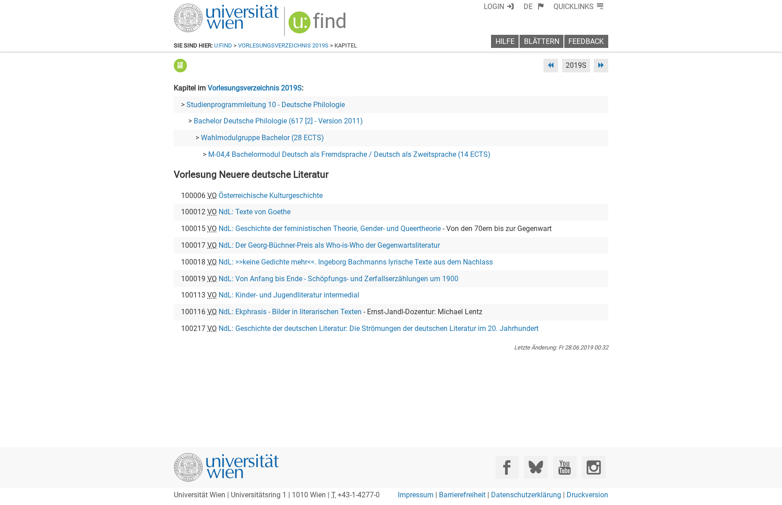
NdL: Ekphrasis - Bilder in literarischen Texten (290, 311)
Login (494, 6)
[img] (318, 25)
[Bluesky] (535, 467)
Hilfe (505, 41)
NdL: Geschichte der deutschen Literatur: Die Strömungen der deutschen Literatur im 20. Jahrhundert (379, 328)
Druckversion (587, 495)
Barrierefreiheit (462, 495)
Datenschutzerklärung (526, 495)
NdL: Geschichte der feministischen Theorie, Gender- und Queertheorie (330, 228)
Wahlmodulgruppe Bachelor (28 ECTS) (262, 137)
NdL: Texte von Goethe (255, 212)
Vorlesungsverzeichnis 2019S (283, 45)
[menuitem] (533, 6)
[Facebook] (507, 467)
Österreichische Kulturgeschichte (271, 195)
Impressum (416, 495)
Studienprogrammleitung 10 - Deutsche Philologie (265, 104)
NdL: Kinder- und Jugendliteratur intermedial (289, 295)
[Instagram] (593, 467)
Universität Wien (205, 8)
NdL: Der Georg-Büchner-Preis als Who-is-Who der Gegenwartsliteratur (329, 245)
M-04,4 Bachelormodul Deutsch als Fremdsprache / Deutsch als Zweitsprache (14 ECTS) (349, 154)
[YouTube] (564, 467)
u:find (223, 45)
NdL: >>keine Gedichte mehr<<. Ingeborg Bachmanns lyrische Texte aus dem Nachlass (356, 262)
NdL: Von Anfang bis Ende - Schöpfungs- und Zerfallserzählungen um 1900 (338, 278)
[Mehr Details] (180, 65)
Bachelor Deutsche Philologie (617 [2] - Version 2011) (278, 121)
